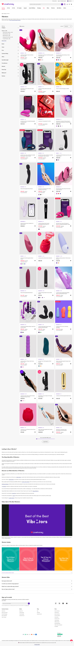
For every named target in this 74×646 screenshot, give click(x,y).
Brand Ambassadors (57, 623)
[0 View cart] (71, 4)
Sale (44, 7)
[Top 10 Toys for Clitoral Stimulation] (46, 559)
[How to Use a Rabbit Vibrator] (28, 559)
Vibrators (53, 7)
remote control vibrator (25, 481)
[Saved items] (52, 57)
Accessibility (56, 626)
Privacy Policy (56, 617)
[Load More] (62, 126)
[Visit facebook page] (56, 603)
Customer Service (5, 608)
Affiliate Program (57, 621)
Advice (64, 7)
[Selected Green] (23, 263)
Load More (45, 441)
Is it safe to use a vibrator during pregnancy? (10, 583)
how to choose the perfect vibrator (14, 20)
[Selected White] (42, 194)
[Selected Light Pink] (56, 126)
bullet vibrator (18, 477)
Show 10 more (4, 40)
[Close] (71, 642)
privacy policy (27, 605)
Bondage (39, 7)
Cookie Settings (57, 620)
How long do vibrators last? (7, 580)
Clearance (21, 130)
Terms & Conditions (57, 615)
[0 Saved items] (69, 4)
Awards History (57, 612)
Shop (38, 608)
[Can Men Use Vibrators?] (63, 559)
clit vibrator (4, 486)
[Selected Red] (40, 59)
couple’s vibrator (11, 497)
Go (28, 603)
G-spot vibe (14, 493)
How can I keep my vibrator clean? (8, 589)
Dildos (48, 7)
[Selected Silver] (42, 59)
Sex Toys (3, 7)
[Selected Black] (39, 59)
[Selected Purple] (60, 126)
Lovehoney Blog (21, 612)
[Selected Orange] (58, 263)
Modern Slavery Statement (58, 624)
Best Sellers (59, 7)
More (56, 608)
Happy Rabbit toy (35, 490)
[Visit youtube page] (67, 603)
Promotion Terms (57, 618)
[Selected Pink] (60, 59)
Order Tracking (4, 617)
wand (14, 495)
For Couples (19, 7)
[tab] (10, 28)
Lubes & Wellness (32, 7)
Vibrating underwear (5, 484)
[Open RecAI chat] (71, 641)
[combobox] (46, 4)
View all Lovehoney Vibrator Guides (8, 572)
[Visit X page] (59, 603)
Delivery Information (5, 612)
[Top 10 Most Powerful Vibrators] (10, 559)
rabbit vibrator (11, 479)
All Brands (38, 612)
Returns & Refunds (4, 615)
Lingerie (25, 7)
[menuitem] (4, 8)
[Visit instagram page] (63, 603)
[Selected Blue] (58, 59)
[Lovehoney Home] (8, 4)
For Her (8, 7)
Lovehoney (37, 10)
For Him (13, 7)
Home (2, 13)
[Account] (67, 4)
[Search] (62, 4)
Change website (37, 644)
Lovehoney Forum (21, 615)
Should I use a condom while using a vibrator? (10, 586)
